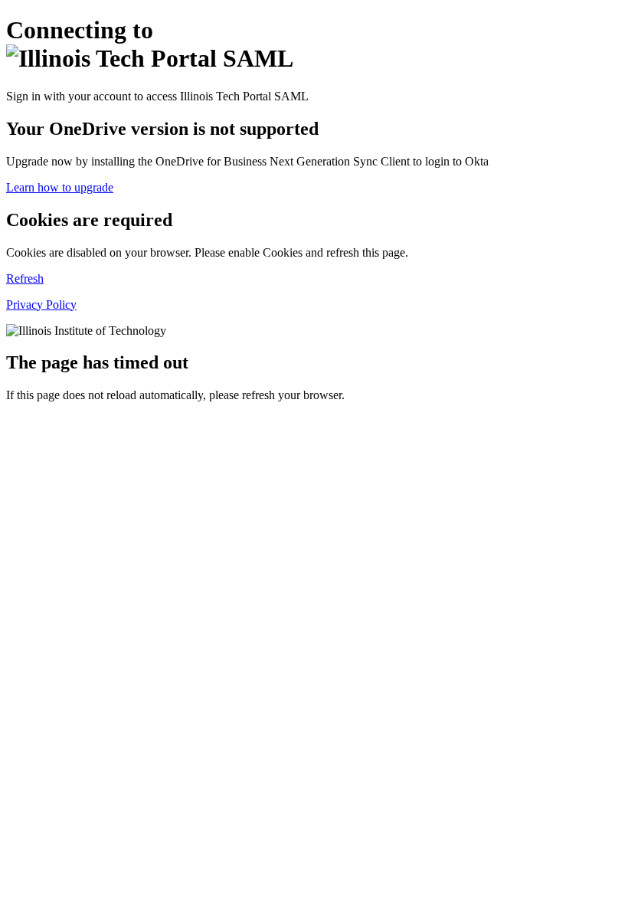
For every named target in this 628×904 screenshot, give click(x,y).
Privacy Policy (41, 304)
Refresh (25, 278)
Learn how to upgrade (59, 187)
